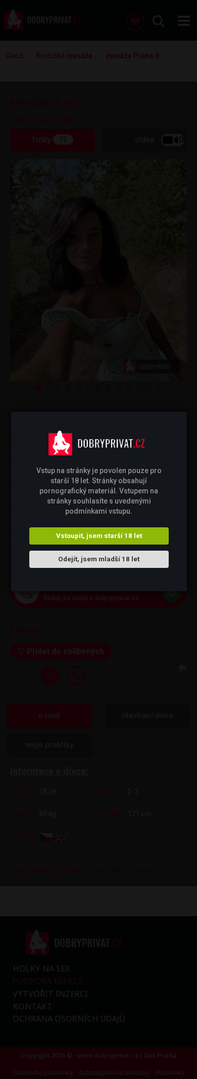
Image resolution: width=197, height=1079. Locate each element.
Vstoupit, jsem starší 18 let (99, 536)
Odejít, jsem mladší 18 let (98, 559)
